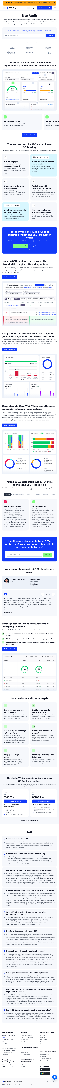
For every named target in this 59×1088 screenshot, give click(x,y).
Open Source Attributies (46, 1060)
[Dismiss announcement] (54, 2)
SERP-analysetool (6, 1041)
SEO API (23, 1050)
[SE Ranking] (11, 8)
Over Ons (42, 1037)
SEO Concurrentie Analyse (8, 1050)
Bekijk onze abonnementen (28, 820)
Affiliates (23, 1066)
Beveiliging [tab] (7, 494)
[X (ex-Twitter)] (50, 1081)
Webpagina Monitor (7, 1064)
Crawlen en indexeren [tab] (18, 494)
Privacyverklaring (44, 1054)
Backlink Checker (6, 1044)
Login (33, 8)
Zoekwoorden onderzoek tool (9, 1048)
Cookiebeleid (43, 1056)
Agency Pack (24, 1039)
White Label (24, 1041)
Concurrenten (43, 1046)
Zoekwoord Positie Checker (8, 1035)
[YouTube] (53, 1081)
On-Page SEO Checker (7, 1039)
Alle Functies (5, 1054)
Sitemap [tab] (38, 494)
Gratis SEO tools (25, 1052)
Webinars (42, 1044)
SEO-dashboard (6, 1069)
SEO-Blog (42, 1035)
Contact (23, 1064)
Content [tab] (53, 494)
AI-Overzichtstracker (7, 1052)
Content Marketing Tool (27, 1037)
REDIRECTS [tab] (30, 494)
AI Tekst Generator (25, 1054)
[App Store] (48, 1069)
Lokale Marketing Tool (26, 1035)
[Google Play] (48, 1073)
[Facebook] (47, 1081)
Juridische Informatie (45, 1058)
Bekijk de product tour (37, 246)
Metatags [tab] (45, 494)
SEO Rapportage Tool (7, 1067)
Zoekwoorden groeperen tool (9, 1046)
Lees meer (7, 613)
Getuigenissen (43, 1041)
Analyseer (50, 35)
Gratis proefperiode (44, 8)
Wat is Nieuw (43, 1039)
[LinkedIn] (56, 1081)
